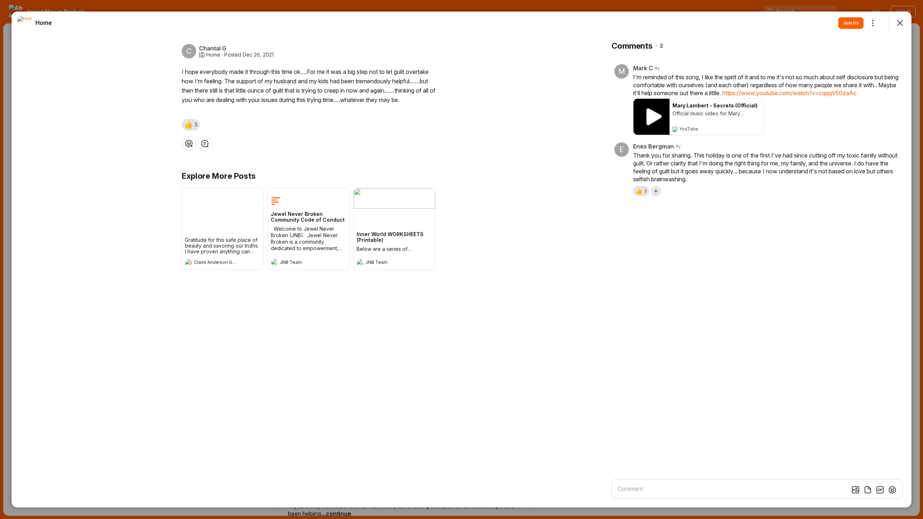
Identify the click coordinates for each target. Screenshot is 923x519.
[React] (189, 143)
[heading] (215, 263)
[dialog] (461, 259)
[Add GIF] (880, 490)
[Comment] (205, 143)
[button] (191, 124)
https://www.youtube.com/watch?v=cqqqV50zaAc (789, 93)
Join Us (851, 23)
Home (213, 55)
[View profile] (188, 262)
